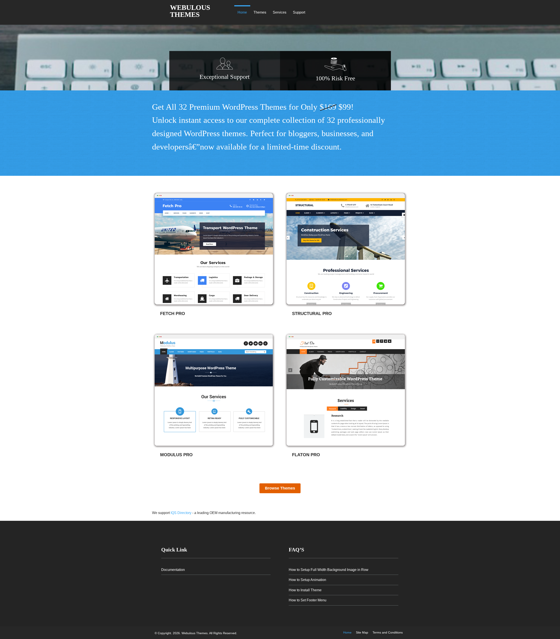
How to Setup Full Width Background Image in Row (328, 570)
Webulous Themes (190, 11)
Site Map (362, 632)
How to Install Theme (305, 590)
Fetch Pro (172, 313)
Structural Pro (312, 313)
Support (299, 12)
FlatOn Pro (306, 454)
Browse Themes (280, 488)
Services (279, 12)
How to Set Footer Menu (307, 600)
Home (242, 12)
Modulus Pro (176, 454)
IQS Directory (181, 513)
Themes (260, 12)
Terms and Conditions (388, 632)
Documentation (173, 570)
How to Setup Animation (307, 580)
